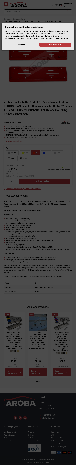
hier (67, 38)
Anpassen (21, 45)
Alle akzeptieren (55, 45)
